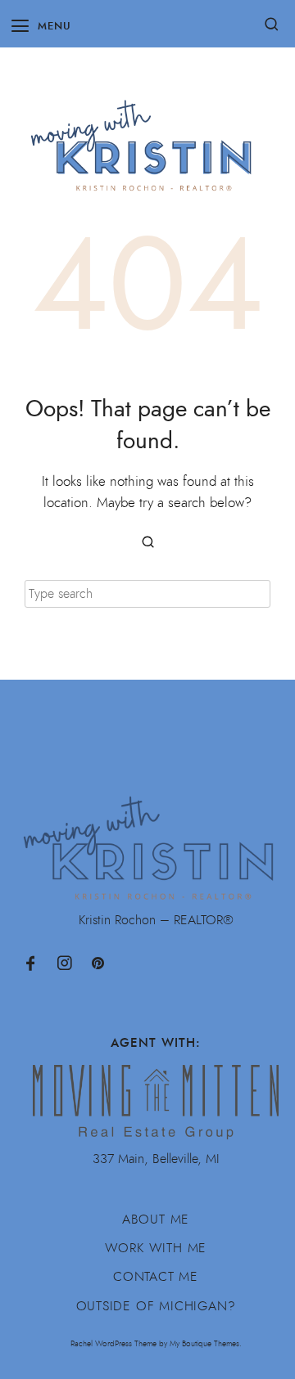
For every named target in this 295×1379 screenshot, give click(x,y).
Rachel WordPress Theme (113, 1343)
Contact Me (155, 1277)
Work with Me (156, 1248)
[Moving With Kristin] (147, 137)
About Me (155, 1220)
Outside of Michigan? (156, 1306)
